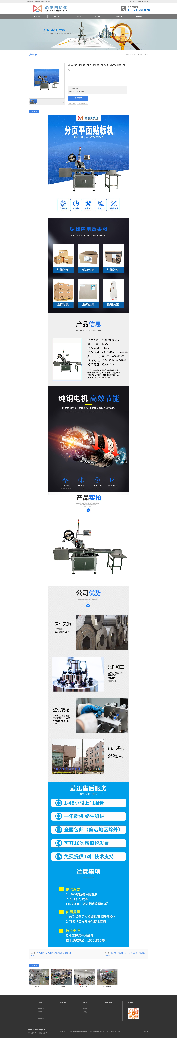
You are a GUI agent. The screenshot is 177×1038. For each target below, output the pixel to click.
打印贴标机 (41, 1008)
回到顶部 (144, 1031)
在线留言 (138, 1)
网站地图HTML (32, 1033)
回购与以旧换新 (82, 103)
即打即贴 (40, 1012)
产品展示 (139, 54)
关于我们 (146, 1)
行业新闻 (85, 1008)
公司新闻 (85, 1012)
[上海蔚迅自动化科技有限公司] (50, 12)
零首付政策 (72, 103)
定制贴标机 (41, 1018)
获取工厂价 (78, 98)
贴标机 (146, 54)
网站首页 (131, 1)
